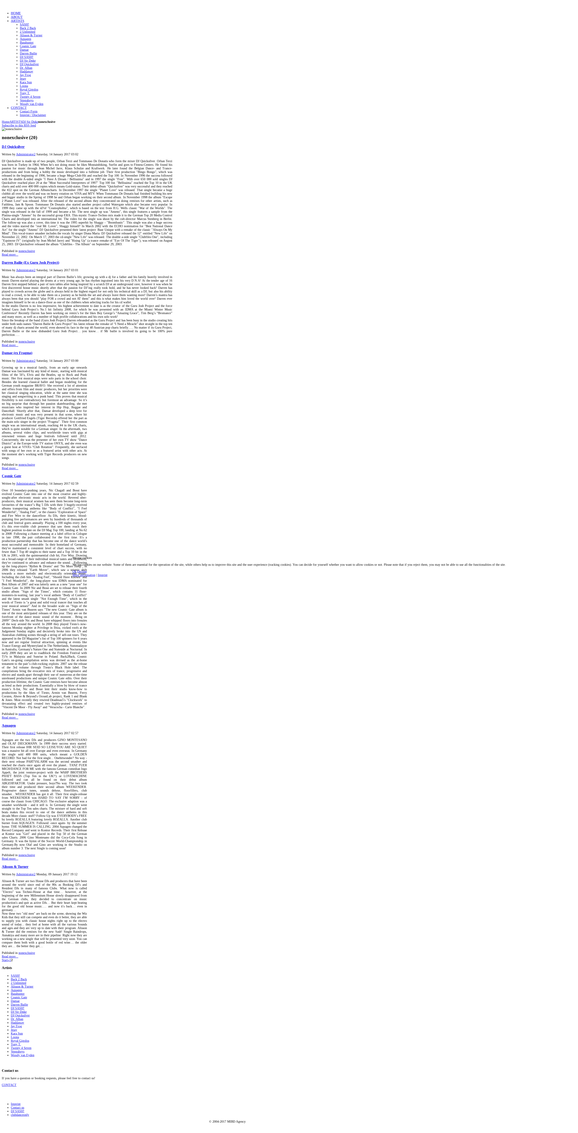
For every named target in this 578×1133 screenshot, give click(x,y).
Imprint (102, 575)
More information (83, 575)
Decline (82, 571)
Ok (74, 571)
